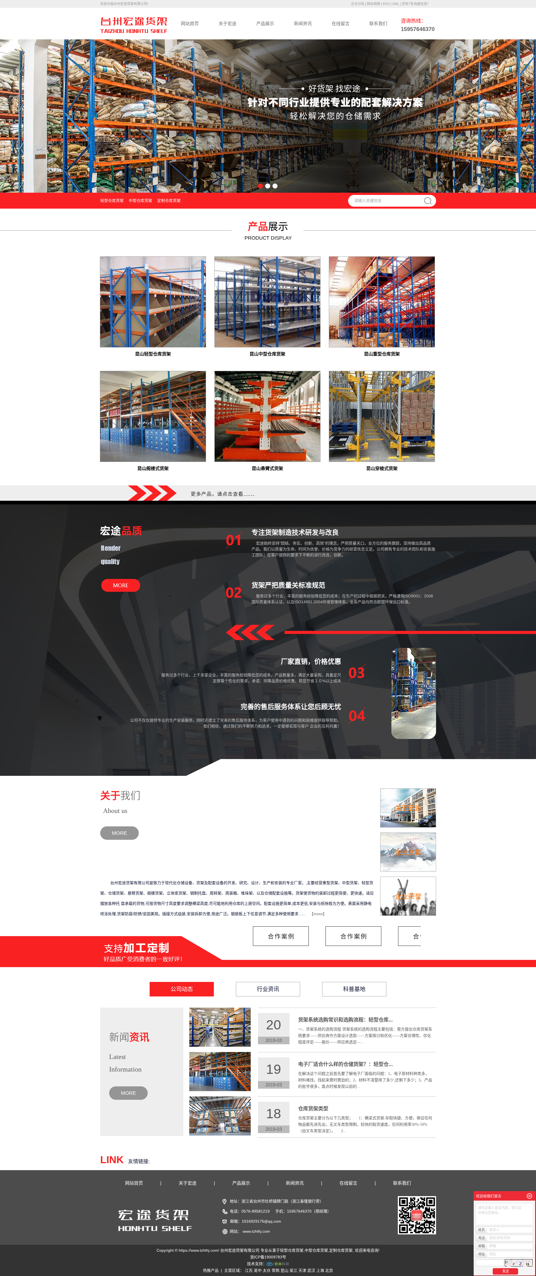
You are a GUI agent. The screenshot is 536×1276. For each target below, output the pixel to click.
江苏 (249, 1270)
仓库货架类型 (313, 1109)
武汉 (311, 1270)
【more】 (318, 914)
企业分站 (357, 4)
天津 (302, 1270)
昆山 (284, 1270)
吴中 (258, 1270)
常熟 (275, 1270)
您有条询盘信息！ (416, 4)
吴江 (293, 1270)
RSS (386, 4)
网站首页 (190, 23)
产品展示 (265, 23)
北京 (329, 1270)
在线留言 (341, 23)
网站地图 (373, 4)
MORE (119, 833)
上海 (320, 1270)
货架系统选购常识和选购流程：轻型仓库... (345, 1020)
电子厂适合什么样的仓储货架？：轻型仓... (345, 1064)
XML (395, 4)
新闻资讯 (303, 23)
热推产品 (211, 1270)
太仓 (267, 1270)
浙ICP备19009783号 (268, 1257)
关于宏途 (227, 23)
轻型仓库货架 (112, 200)
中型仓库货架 (140, 200)
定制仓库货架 (169, 200)
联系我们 (378, 23)
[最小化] (529, 1196)
